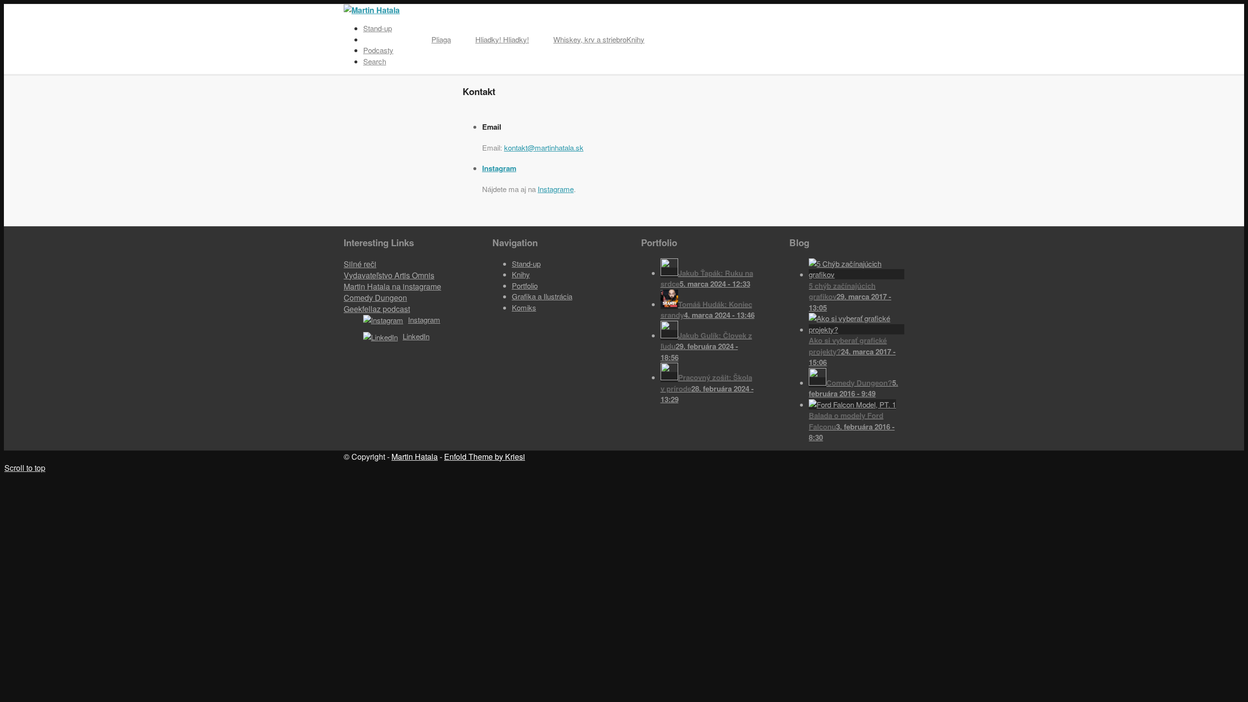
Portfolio (525, 285)
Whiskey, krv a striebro (589, 39)
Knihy (521, 274)
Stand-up (526, 263)
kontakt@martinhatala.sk (544, 147)
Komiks (524, 307)
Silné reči (360, 264)
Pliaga (441, 39)
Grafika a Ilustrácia (542, 296)
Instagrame (556, 189)
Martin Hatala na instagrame (392, 286)
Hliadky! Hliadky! (502, 39)
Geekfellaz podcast (377, 308)
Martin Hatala (414, 456)
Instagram (499, 168)
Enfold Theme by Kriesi (484, 456)
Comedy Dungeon (375, 297)
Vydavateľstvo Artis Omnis (389, 275)
